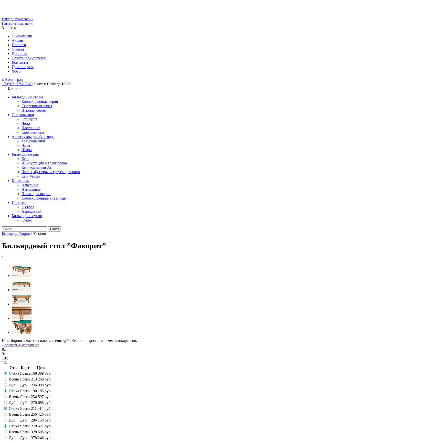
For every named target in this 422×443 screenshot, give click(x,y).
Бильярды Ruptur (16, 234)
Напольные (31, 189)
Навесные (29, 185)
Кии (25, 159)
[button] (12, 79)
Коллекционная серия (39, 101)
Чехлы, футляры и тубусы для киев (50, 172)
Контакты (20, 62)
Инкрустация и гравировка (44, 163)
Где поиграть (22, 67)
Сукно (26, 220)
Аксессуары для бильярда (33, 137)
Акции (17, 40)
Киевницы (21, 181)
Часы (25, 145)
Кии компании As (36, 167)
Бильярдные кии (25, 154)
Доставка (19, 54)
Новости (19, 45)
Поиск (54, 229)
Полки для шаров (36, 194)
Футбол (27, 207)
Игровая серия (33, 110)
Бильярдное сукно (27, 216)
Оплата (18, 49)
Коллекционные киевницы (44, 198)
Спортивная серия (36, 106)
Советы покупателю (29, 58)
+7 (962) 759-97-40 (17, 84)
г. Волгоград (12, 79)
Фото (16, 71)
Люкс (26, 123)
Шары (26, 150)
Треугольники (33, 141)
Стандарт (29, 119)
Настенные (30, 128)
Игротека (19, 202)
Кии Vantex (30, 176)
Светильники (23, 115)
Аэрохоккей (31, 211)
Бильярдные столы (27, 97)
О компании (22, 36)
